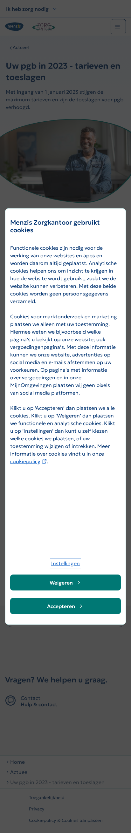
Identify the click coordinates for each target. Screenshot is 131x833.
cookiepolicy (28, 461)
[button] (65, 563)
